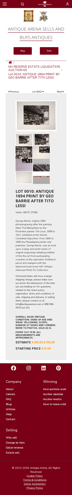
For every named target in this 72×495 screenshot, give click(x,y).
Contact (10, 419)
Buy (22, 51)
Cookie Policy (35, 476)
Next (60, 91)
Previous (14, 91)
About (10, 389)
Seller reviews (14, 448)
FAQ (8, 399)
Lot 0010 (37, 91)
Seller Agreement (35, 484)
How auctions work (54, 389)
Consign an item (15, 443)
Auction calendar (53, 394)
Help (9, 414)
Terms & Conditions (35, 480)
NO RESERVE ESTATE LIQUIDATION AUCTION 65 (34, 68)
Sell (49, 51)
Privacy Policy (34, 488)
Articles (10, 409)
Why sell (11, 437)
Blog (9, 404)
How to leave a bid (54, 404)
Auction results (52, 399)
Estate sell (13, 453)
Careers (10, 394)
